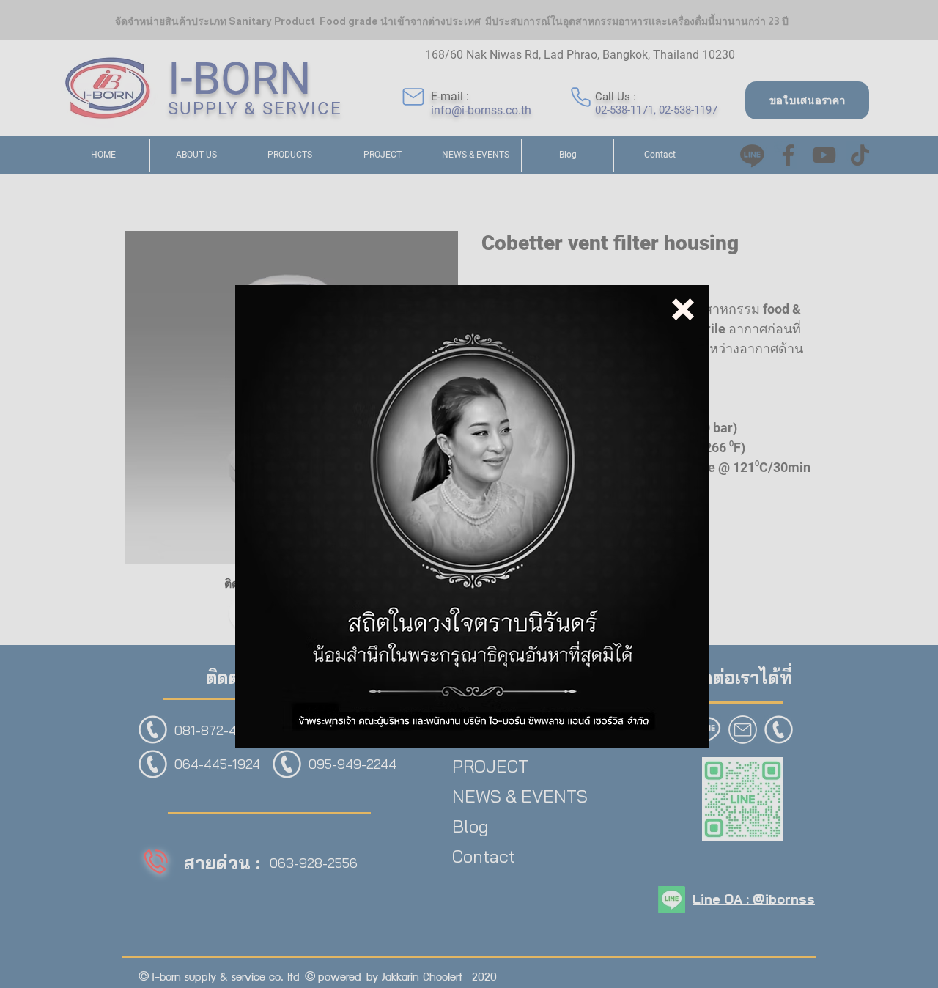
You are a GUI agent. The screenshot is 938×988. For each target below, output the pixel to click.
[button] (683, 309)
